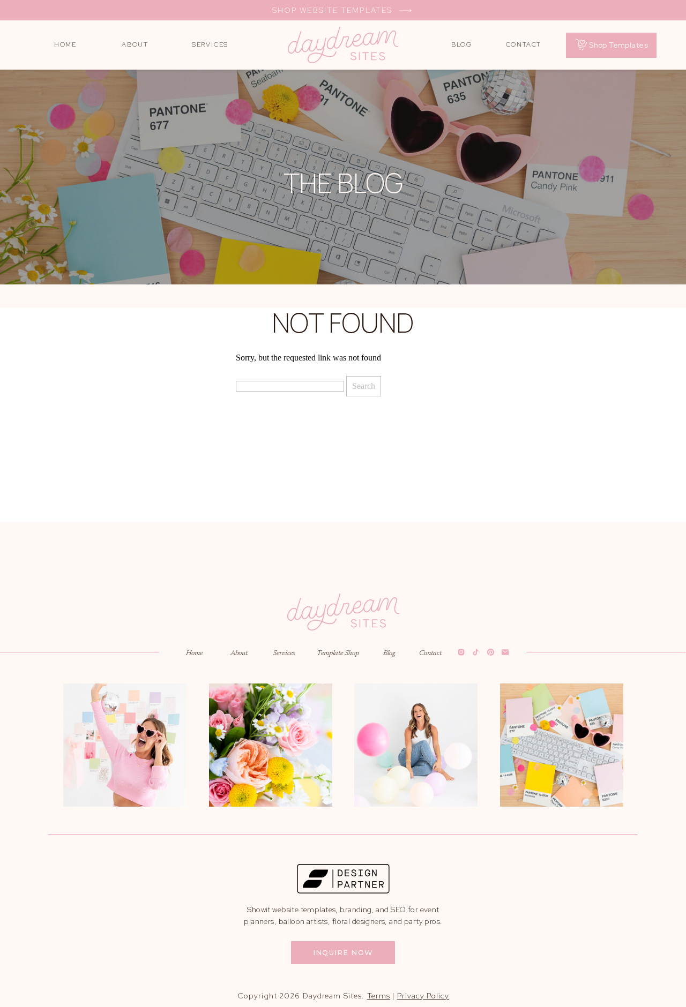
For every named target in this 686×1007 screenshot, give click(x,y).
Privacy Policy (423, 996)
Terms (379, 996)
